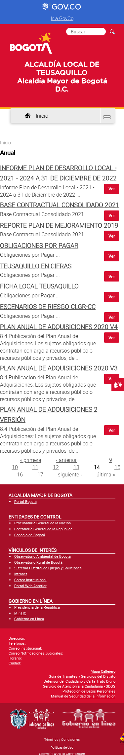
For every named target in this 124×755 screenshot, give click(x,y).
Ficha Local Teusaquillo (39, 286)
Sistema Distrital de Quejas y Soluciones (48, 567)
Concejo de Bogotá (29, 534)
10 (15, 467)
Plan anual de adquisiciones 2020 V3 (59, 368)
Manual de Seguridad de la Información (83, 696)
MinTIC (20, 613)
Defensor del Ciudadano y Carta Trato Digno (79, 681)
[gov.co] (62, 7)
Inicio (42, 115)
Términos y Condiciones (62, 739)
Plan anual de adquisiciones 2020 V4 (59, 326)
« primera (30, 460)
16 (20, 474)
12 (56, 467)
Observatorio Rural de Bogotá (38, 562)
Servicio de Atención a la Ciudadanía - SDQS (79, 686)
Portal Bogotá (25, 501)
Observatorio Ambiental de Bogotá (42, 556)
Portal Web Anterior (30, 585)
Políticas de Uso (62, 747)
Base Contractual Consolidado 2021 (59, 205)
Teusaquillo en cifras (35, 266)
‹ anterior (66, 460)
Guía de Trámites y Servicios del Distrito (82, 676)
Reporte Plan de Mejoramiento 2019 (59, 225)
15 (117, 467)
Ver (111, 189)
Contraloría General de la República (43, 528)
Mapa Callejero (103, 671)
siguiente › (70, 474)
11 (35, 467)
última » (106, 474)
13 (76, 467)
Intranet (20, 573)
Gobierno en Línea (29, 618)
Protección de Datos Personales (88, 691)
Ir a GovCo (62, 18)
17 (40, 474)
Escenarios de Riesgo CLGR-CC (48, 306)
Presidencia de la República (37, 607)
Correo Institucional (30, 579)
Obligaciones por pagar (39, 245)
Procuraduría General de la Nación (42, 522)
